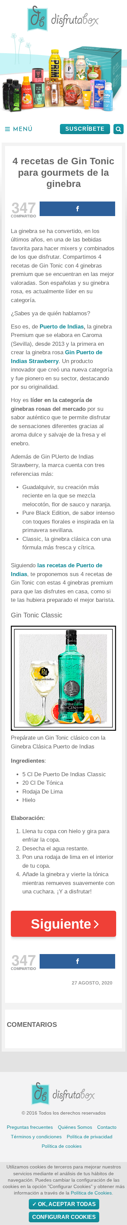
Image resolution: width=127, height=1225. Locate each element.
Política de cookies (62, 1146)
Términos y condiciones (36, 1136)
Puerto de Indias (62, 326)
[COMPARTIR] (77, 209)
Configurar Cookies (64, 1217)
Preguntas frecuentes (30, 1127)
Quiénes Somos (75, 1127)
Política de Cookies (91, 1193)
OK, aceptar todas (66, 1204)
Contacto (107, 1127)
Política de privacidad (89, 1136)
